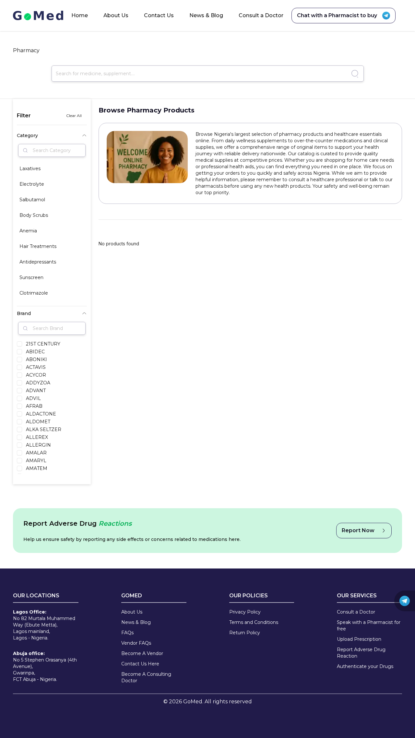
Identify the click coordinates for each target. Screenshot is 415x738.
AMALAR (36, 453)
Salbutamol (32, 200)
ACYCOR (36, 375)
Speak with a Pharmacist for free (368, 625)
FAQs (127, 633)
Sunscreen (31, 277)
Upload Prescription (359, 639)
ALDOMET (38, 421)
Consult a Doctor (261, 15)
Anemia (28, 231)
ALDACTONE (41, 414)
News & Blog (206, 15)
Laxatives (30, 168)
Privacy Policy (245, 612)
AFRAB (34, 406)
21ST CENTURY (43, 344)
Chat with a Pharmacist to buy (337, 15)
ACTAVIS (36, 367)
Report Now (358, 530)
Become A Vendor (142, 653)
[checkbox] (19, 343)
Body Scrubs (33, 215)
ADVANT (36, 390)
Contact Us (159, 15)
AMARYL (36, 460)
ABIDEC (35, 351)
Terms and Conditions (253, 622)
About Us (115, 15)
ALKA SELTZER (43, 429)
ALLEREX (37, 437)
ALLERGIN (38, 445)
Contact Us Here (140, 664)
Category (27, 135)
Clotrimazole (33, 293)
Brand (24, 313)
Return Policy (244, 633)
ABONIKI (36, 359)
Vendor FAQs (136, 643)
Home (79, 15)
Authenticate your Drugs (365, 666)
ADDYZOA (38, 383)
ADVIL (33, 398)
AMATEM (36, 468)
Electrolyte (31, 184)
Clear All (74, 115)
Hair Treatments (37, 246)
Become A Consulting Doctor (146, 677)
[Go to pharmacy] (354, 73)
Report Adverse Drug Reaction (361, 653)
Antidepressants (37, 262)
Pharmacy (26, 50)
